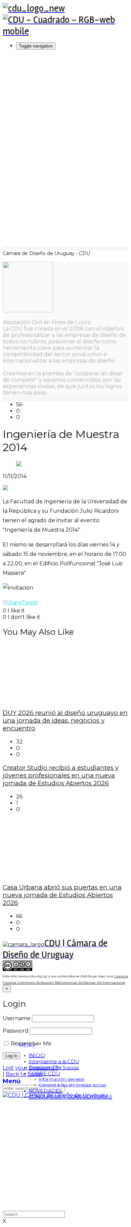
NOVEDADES (45, 1091)
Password (16, 1031)
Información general (62, 1079)
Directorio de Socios (54, 1068)
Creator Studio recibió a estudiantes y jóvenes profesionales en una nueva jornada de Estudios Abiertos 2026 (61, 775)
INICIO (37, 1055)
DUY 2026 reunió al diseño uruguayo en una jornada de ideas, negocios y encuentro (65, 720)
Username (17, 1018)
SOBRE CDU (44, 1074)
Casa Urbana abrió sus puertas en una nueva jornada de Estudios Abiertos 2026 (62, 895)
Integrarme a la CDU (54, 1062)
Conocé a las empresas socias (72, 1085)
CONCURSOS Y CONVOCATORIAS (71, 1097)
